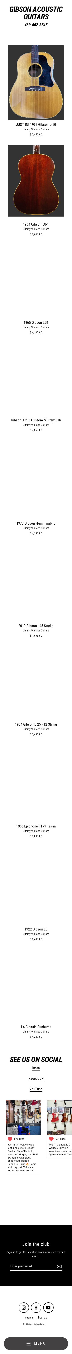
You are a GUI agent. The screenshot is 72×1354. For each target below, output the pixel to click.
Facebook (36, 1078)
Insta (36, 1068)
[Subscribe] (58, 1266)
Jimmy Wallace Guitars (36, 129)
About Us (42, 1317)
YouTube (36, 1089)
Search (29, 1317)
